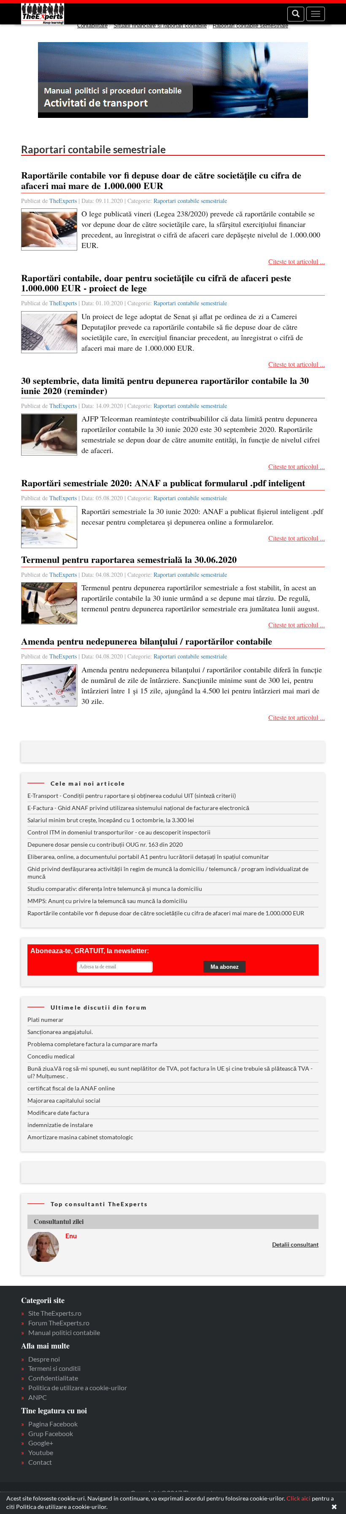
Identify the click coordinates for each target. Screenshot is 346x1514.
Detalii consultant (295, 1244)
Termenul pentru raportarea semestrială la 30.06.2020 (129, 559)
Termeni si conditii (54, 1368)
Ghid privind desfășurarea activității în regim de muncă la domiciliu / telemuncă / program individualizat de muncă (167, 872)
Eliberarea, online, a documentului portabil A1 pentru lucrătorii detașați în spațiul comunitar (148, 856)
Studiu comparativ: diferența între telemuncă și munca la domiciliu (114, 888)
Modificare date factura (58, 1112)
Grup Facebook (50, 1433)
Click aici (299, 1498)
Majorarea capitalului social (63, 1100)
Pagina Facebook (53, 1424)
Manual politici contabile (64, 1332)
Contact (40, 1462)
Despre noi (44, 1359)
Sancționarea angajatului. (60, 1031)
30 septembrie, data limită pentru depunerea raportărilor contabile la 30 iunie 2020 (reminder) (165, 385)
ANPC (37, 1397)
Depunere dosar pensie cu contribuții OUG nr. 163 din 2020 (105, 844)
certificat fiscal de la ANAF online (71, 1088)
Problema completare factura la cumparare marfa (92, 1044)
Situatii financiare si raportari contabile (160, 25)
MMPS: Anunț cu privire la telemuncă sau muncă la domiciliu (107, 900)
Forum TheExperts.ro (58, 1323)
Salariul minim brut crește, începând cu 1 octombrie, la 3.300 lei (110, 820)
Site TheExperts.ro (54, 1313)
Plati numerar (45, 1019)
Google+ (40, 1443)
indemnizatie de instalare (60, 1124)
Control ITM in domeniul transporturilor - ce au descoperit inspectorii (119, 832)
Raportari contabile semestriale (250, 25)
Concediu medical (51, 1056)
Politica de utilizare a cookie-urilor (77, 1387)
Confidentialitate (53, 1378)
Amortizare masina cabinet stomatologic (80, 1137)
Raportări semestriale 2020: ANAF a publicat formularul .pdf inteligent (163, 483)
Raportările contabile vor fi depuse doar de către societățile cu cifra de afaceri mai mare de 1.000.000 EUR (161, 180)
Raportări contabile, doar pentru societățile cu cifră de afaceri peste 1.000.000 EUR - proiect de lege (156, 283)
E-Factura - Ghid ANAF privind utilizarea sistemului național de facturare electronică (138, 807)
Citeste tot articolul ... (296, 261)
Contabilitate (92, 25)
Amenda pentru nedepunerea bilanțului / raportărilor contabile (146, 641)
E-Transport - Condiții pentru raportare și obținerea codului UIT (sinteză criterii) (131, 795)
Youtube (40, 1452)
